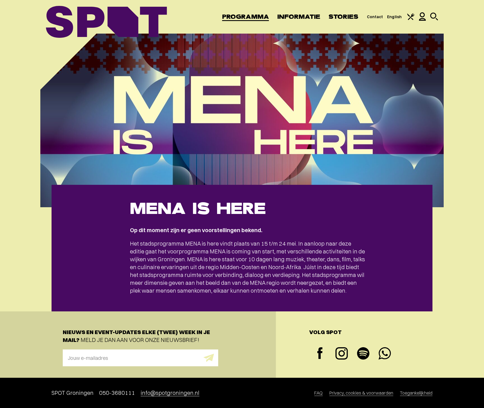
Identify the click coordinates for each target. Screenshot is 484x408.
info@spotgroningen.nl (170, 392)
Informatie (298, 17)
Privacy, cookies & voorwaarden (361, 393)
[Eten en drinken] (411, 18)
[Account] (422, 19)
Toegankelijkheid (416, 393)
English (394, 16)
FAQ (318, 393)
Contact (375, 16)
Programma (245, 17)
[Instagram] (341, 354)
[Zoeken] (434, 19)
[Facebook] (320, 354)
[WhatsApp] (384, 354)
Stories (344, 17)
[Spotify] (363, 354)
